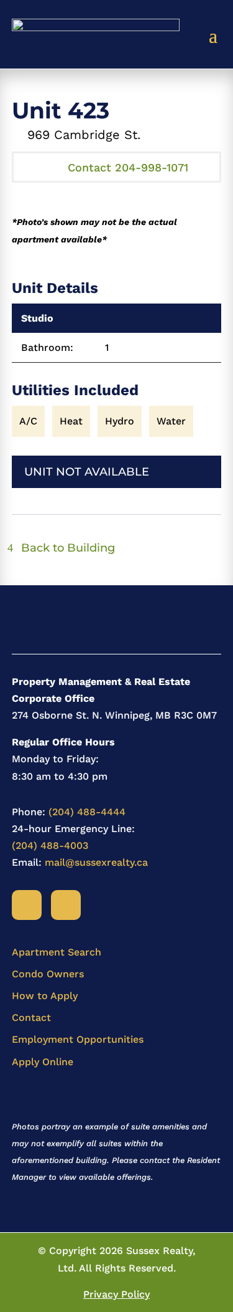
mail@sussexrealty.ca (96, 862)
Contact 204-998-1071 (128, 167)
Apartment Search (56, 952)
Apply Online (42, 1062)
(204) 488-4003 (50, 845)
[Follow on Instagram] (66, 905)
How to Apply (45, 996)
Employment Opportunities (78, 1039)
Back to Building (68, 548)
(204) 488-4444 (87, 812)
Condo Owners (48, 974)
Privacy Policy (116, 1294)
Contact (31, 1017)
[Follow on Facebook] (27, 905)
